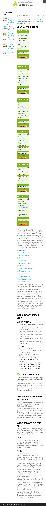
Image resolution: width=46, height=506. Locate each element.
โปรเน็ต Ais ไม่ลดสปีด (20, 504)
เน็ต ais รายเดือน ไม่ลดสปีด (25, 263)
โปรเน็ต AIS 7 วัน (22, 260)
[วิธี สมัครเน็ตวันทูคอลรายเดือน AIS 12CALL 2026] (5, 45)
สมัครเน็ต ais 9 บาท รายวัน (25, 273)
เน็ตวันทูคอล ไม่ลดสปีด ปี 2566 (24, 279)
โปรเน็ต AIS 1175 (24, 3)
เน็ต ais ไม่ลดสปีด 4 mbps (24, 271)
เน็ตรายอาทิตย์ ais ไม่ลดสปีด (23, 281)
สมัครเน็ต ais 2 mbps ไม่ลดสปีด (26, 268)
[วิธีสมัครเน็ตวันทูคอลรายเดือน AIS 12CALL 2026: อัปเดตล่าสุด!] (5, 19)
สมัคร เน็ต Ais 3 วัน (23, 258)
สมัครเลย (22, 57)
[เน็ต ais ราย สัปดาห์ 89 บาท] (5, 34)
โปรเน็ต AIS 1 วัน (22, 250)
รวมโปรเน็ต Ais (22, 266)
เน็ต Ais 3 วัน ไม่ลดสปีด (24, 255)
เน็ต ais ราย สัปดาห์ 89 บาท (11, 35)
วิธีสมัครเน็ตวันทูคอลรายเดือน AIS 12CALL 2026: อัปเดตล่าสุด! (8, 22)
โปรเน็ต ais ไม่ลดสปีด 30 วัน (23, 276)
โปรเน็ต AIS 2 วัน (22, 252)
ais (32, 390)
